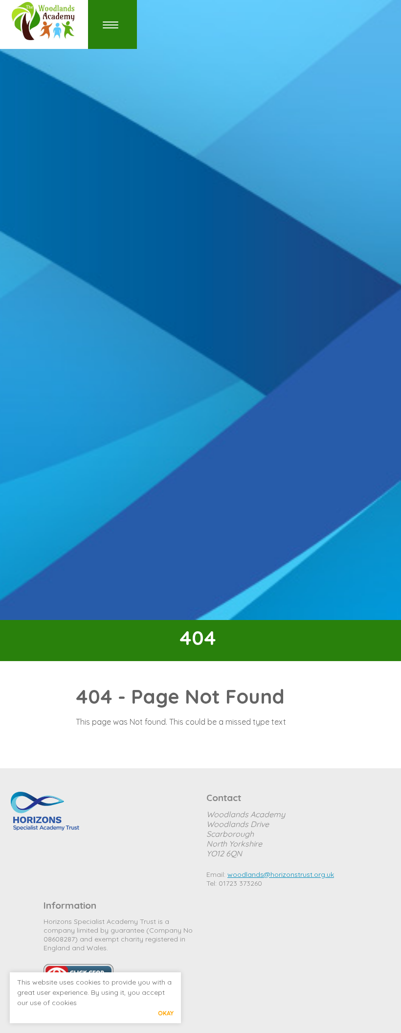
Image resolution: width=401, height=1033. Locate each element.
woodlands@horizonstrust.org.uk (280, 874)
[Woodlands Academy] (46, 21)
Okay (166, 1013)
